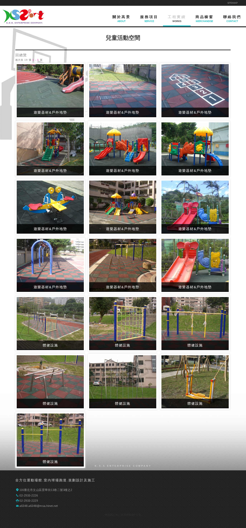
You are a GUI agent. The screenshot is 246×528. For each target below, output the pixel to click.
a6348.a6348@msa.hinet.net (38, 505)
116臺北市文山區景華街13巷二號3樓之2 (45, 489)
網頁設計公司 (133, 514)
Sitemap (232, 2)
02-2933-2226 (28, 495)
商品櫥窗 (204, 17)
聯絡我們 (232, 17)
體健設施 (50, 345)
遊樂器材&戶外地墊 (50, 112)
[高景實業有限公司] (23, 16)
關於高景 (121, 17)
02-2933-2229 (28, 500)
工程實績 (177, 17)
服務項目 (149, 17)
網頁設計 (110, 514)
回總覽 (21, 55)
